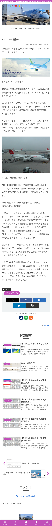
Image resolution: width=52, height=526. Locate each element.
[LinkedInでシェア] (19, 305)
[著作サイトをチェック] (21, 318)
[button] (32, 305)
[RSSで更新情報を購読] (31, 318)
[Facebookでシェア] (26, 300)
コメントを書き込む (27, 496)
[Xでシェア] (12, 300)
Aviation (7, 289)
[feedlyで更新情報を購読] (26, 318)
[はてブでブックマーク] (39, 300)
